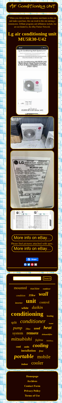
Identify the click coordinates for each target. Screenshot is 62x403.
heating (50, 316)
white (25, 308)
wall (43, 294)
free (41, 351)
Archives (32, 381)
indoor (24, 364)
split (14, 322)
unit (31, 301)
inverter (19, 303)
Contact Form (32, 386)
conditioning (27, 313)
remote (32, 333)
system (17, 333)
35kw (32, 295)
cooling (40, 345)
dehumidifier (47, 334)
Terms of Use (32, 395)
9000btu (49, 341)
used (37, 328)
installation (28, 350)
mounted (20, 288)
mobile (43, 356)
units (26, 346)
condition (20, 295)
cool (18, 346)
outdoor (46, 288)
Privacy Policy (32, 390)
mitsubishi (21, 339)
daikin (37, 307)
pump (17, 328)
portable (24, 356)
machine (34, 288)
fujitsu (39, 340)
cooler (37, 363)
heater (51, 323)
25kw (28, 329)
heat (47, 327)
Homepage (32, 376)
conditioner (32, 321)
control (44, 302)
